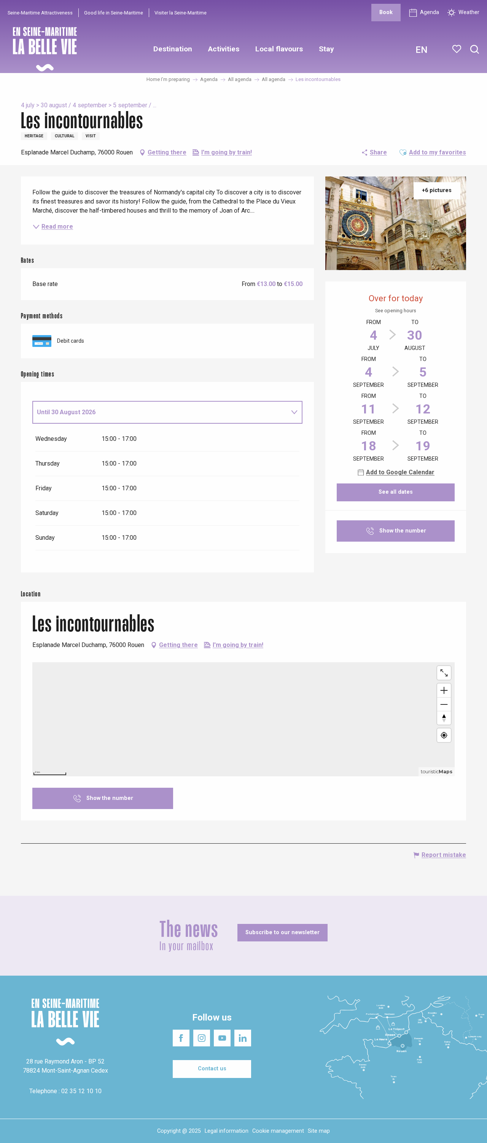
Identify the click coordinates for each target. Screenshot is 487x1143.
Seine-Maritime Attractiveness (40, 13)
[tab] (159, 412)
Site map (319, 1131)
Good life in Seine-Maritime (113, 13)
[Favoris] (457, 49)
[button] (474, 49)
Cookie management (278, 1131)
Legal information (226, 1131)
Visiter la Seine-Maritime (180, 13)
